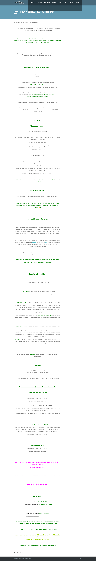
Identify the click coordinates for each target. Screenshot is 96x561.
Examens (61, 2)
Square (23, 558)
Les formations (39, 2)
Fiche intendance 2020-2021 (45, 315)
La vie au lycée (47, 2)
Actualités (71, 2)
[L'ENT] (33, 8)
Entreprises (66, 2)
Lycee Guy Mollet (25, 22)
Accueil (32, 2)
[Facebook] (29, 8)
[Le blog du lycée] (31, 8)
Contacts (77, 2)
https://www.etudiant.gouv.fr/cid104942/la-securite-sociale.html (37, 262)
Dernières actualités (19, 552)
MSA (46, 242)
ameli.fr (34, 242)
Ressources (54, 2)
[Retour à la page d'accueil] (29, 2)
